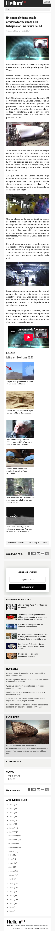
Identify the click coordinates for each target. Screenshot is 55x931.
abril (11, 867)
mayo (11, 863)
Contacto (17, 925)
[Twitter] (34, 553)
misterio (17, 31)
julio (10, 855)
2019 (11, 824)
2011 (11, 903)
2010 (11, 907)
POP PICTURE (14, 776)
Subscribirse (27, 587)
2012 (11, 899)
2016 (11, 884)
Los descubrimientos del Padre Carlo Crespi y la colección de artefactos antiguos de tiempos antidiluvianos (33, 636)
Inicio (45, 543)
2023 (11, 809)
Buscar (47, 2)
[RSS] (47, 553)
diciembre (13, 836)
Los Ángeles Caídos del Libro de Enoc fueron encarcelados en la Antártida (31, 646)
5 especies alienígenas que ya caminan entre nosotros (30, 626)
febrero (12, 875)
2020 (11, 820)
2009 (11, 911)
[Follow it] (42, 553)
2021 (11, 816)
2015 (11, 888)
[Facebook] (30, 553)
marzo (11, 871)
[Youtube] (38, 553)
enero (11, 879)
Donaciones (37, 925)
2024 (11, 805)
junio (11, 859)
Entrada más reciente (16, 543)
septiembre (13, 847)
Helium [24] (29, 928)
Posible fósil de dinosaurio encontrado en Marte (28, 655)
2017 (11, 832)
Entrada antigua (33, 543)
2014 (11, 892)
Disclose (11, 352)
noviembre (13, 840)
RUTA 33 (11, 779)
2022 (11, 813)
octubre (12, 843)
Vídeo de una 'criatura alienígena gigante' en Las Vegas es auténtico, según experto (25, 699)
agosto (12, 851)
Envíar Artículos (26, 925)
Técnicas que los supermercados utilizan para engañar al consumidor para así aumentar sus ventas (32, 617)
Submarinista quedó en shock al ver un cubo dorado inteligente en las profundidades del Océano (27, 706)
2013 (11, 895)
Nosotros (45, 925)
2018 (11, 828)
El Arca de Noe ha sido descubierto (21, 746)
